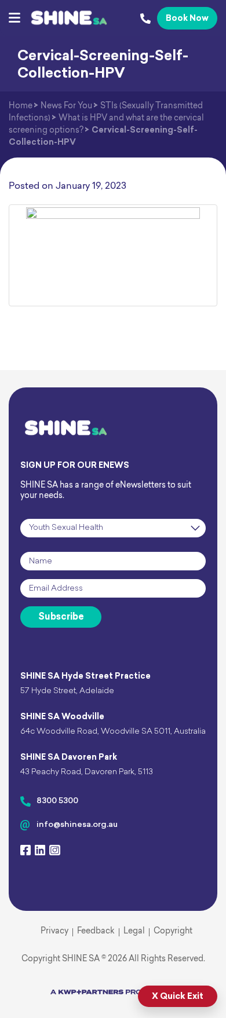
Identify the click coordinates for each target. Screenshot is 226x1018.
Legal (134, 931)
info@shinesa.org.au (77, 825)
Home (20, 106)
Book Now (187, 18)
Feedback (96, 931)
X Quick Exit (177, 997)
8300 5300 (57, 801)
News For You (66, 106)
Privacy (54, 931)
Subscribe (61, 617)
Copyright (173, 931)
